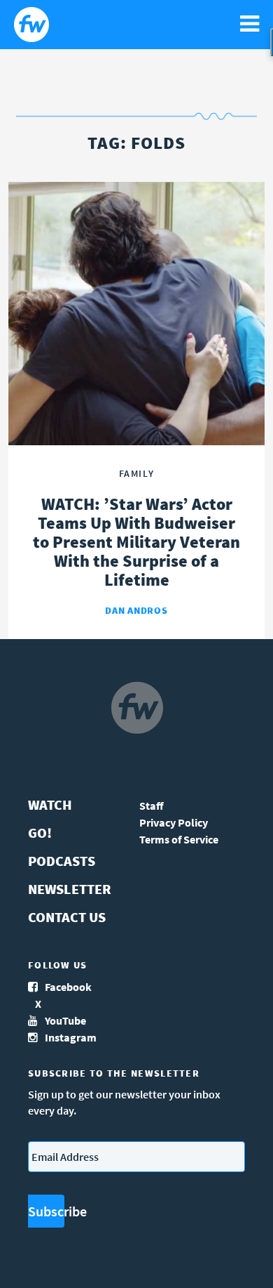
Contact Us (67, 917)
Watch (50, 804)
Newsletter (69, 889)
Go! (40, 832)
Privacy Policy (173, 822)
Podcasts (61, 860)
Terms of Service (178, 839)
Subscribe (46, 1211)
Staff (151, 806)
